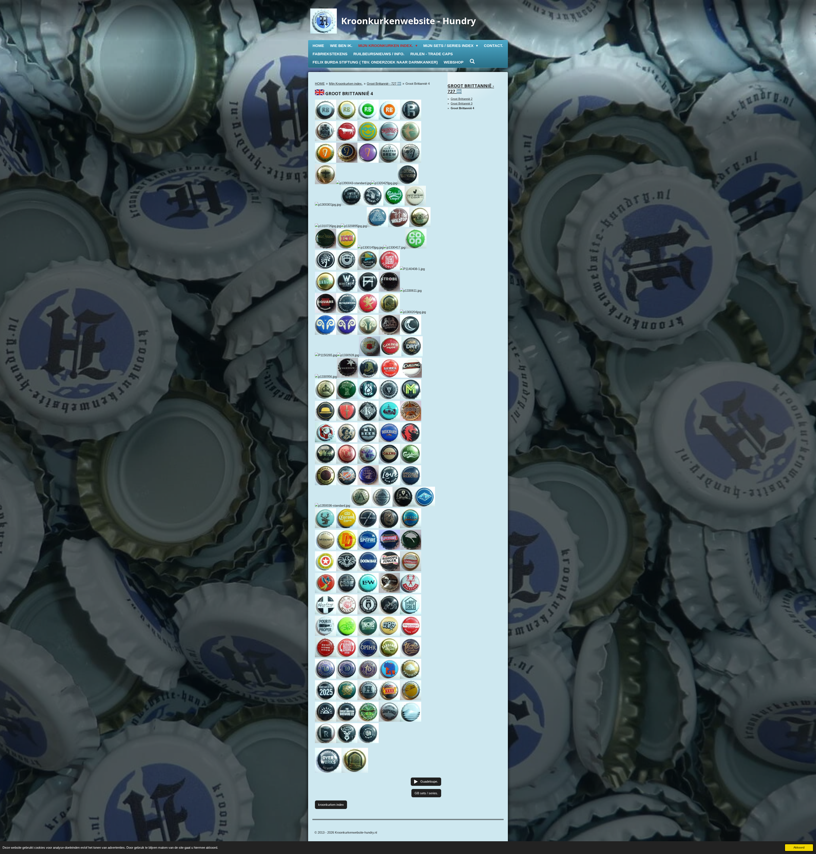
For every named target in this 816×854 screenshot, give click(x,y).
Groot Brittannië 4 (417, 83)
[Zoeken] (472, 61)
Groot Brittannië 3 (461, 103)
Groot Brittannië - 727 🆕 (384, 83)
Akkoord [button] (799, 847)
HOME (320, 83)
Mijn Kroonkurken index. (346, 83)
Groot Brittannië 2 (461, 98)
